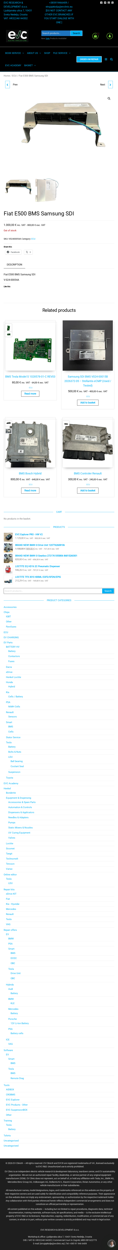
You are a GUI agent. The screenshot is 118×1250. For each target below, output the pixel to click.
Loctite (9, 843)
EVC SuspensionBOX (16, 1109)
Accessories (10, 607)
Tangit (9, 853)
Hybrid (11, 686)
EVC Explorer (13, 1099)
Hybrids (10, 984)
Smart (9, 722)
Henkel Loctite (13, 677)
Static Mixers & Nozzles (20, 827)
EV (7, 934)
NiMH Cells (14, 706)
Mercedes (11, 909)
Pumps (11, 822)
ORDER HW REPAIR (89, 59)
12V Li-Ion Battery (20, 1023)
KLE (13, 1003)
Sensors (12, 716)
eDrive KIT (11, 893)
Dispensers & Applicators (21, 812)
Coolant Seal (17, 766)
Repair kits (9, 889)
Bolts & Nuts (14, 751)
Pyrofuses (11, 626)
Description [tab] (14, 264)
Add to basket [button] (87, 402)
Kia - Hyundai (12, 904)
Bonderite (11, 792)
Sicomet (10, 848)
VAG (8, 924)
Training (8, 1120)
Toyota (9, 777)
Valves (11, 837)
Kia (7, 692)
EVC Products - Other (17, 1104)
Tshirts (7, 1135)
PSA (8, 702)
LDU (10, 757)
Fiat (8, 899)
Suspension (14, 772)
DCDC (14, 958)
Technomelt (12, 858)
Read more (30, 393)
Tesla (9, 742)
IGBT (8, 616)
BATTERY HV (13, 646)
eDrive (9, 672)
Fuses (11, 661)
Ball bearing (17, 761)
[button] (109, 98)
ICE (8, 1039)
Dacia (9, 667)
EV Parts (8, 642)
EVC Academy (11, 783)
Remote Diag (17, 1078)
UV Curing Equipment (19, 832)
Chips (7, 612)
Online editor (10, 874)
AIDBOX (10, 1089)
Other (9, 621)
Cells (11, 731)
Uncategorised (11, 1140)
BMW (11, 938)
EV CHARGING (11, 637)
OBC (13, 963)
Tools (7, 1085)
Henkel (7, 788)
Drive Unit (16, 973)
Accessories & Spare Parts (22, 802)
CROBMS (10, 1094)
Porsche (12, 1019)
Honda (9, 682)
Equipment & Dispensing (18, 798)
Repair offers (10, 930)
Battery (12, 651)
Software (8, 1050)
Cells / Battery (15, 696)
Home (7, 75)
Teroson (10, 863)
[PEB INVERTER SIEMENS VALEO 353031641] (110, 84)
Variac (9, 869)
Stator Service (13, 737)
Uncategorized (11, 1145)
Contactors (14, 656)
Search (76, 33)
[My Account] (110, 36)
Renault (10, 712)
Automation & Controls (20, 807)
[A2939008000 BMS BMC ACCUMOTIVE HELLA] (7, 84)
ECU (14, 75)
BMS (10, 726)
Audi (10, 989)
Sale (48, 38)
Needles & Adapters (18, 817)
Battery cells (17, 1033)
